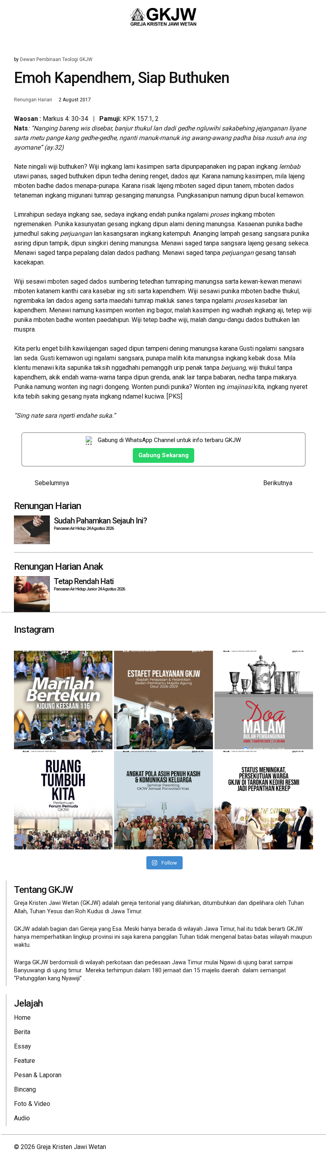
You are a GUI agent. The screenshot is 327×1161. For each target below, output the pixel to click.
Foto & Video (32, 1104)
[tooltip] (268, 1147)
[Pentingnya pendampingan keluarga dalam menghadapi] (163, 800)
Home (22, 1017)
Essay (22, 1046)
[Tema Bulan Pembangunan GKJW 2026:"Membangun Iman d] (264, 700)
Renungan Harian (33, 100)
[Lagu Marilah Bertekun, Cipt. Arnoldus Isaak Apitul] (63, 700)
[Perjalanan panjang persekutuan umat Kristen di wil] (264, 800)
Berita (22, 1032)
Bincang (25, 1089)
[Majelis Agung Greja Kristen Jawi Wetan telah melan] (163, 700)
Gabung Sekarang (163, 455)
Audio (22, 1118)
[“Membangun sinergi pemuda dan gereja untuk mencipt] (63, 800)
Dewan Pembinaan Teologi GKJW (56, 59)
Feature (24, 1060)
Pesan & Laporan (37, 1075)
